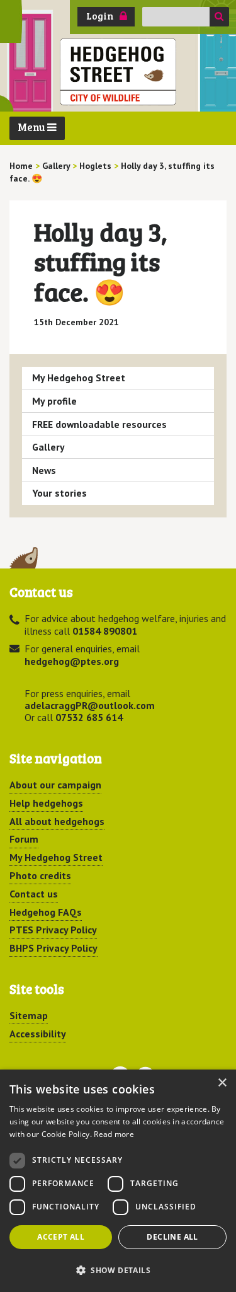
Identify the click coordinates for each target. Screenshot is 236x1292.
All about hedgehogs (56, 821)
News (44, 470)
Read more (114, 1134)
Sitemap (28, 1015)
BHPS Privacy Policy (53, 948)
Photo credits (40, 875)
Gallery (48, 447)
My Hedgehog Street (78, 377)
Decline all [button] (172, 1236)
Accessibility (37, 1033)
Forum (23, 839)
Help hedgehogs (46, 803)
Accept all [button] (60, 1236)
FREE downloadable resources (99, 424)
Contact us (33, 893)
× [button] (222, 1083)
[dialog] (118, 1181)
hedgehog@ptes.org (72, 661)
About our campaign (55, 784)
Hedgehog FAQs (45, 912)
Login (100, 15)
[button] (118, 1270)
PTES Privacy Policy (53, 929)
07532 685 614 (89, 717)
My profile (54, 401)
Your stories (59, 493)
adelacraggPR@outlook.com (90, 705)
